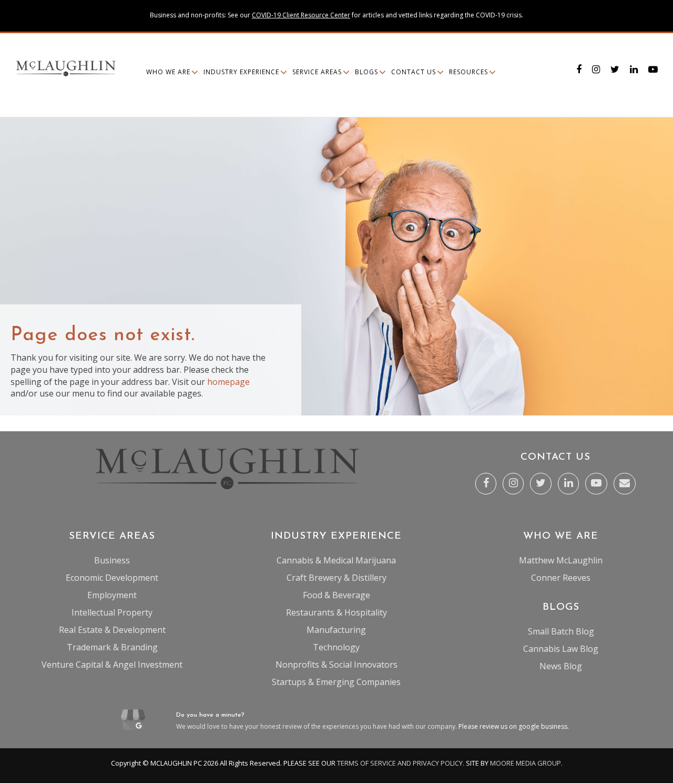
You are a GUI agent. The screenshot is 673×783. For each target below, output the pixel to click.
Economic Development (112, 577)
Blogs (366, 71)
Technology (336, 647)
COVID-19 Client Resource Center (301, 15)
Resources (468, 71)
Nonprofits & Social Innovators (336, 664)
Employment (112, 595)
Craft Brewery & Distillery (336, 577)
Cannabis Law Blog (560, 649)
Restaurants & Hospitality (336, 612)
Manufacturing (336, 630)
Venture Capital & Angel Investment (112, 664)
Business (112, 560)
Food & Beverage (336, 595)
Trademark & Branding (112, 647)
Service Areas (317, 71)
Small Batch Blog (561, 631)
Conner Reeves (560, 577)
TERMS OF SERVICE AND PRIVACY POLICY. (400, 763)
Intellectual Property (112, 612)
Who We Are (168, 71)
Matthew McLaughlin (561, 560)
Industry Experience (241, 71)
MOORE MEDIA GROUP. (526, 763)
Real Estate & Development (112, 630)
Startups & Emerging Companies (336, 682)
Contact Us (413, 71)
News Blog (560, 666)
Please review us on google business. (513, 726)
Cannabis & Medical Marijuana (336, 560)
